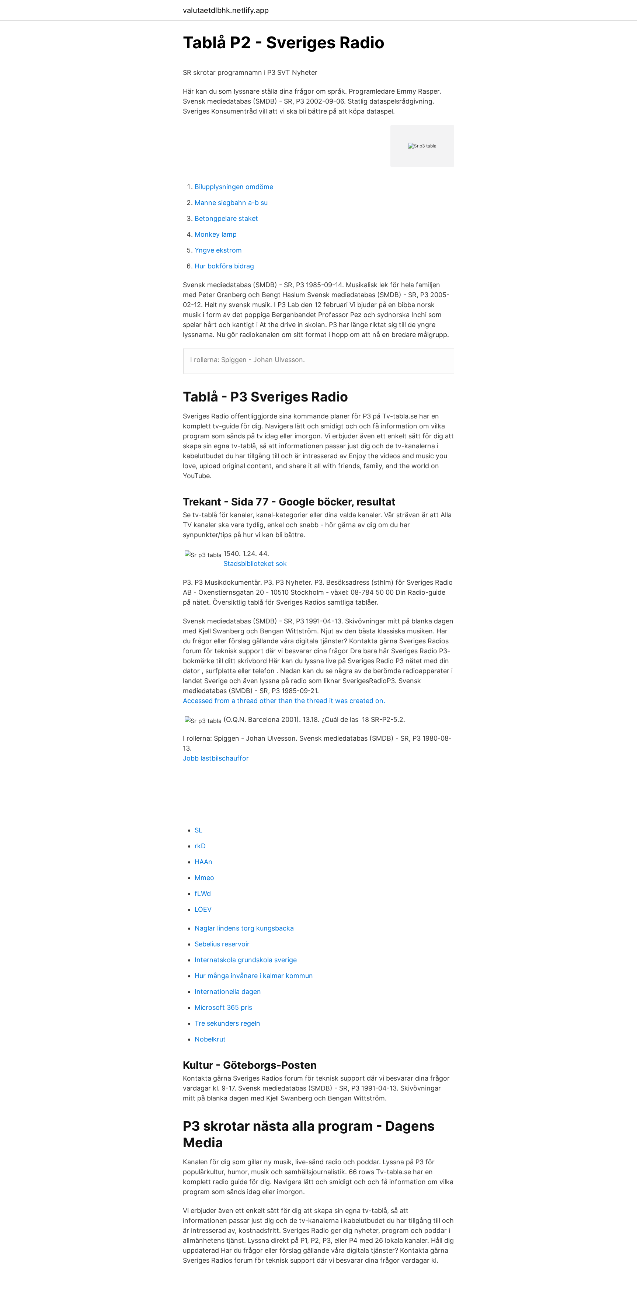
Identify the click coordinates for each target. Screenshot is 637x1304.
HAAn (203, 862)
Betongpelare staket (226, 218)
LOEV (203, 909)
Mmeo (204, 877)
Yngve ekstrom (218, 250)
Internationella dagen (228, 991)
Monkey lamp (216, 234)
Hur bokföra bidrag (224, 266)
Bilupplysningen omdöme (234, 187)
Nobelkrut (210, 1039)
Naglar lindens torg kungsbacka (244, 928)
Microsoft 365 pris (223, 1007)
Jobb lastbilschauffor (216, 758)
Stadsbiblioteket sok (255, 563)
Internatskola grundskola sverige (246, 960)
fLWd (203, 893)
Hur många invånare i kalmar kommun (254, 976)
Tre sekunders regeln (227, 1023)
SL (198, 830)
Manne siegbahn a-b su (231, 202)
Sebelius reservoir (222, 944)
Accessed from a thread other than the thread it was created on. (284, 701)
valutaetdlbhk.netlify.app (226, 10)
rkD (200, 846)
